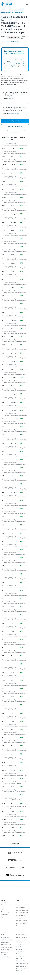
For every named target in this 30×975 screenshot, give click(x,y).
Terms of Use (4, 914)
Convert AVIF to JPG (21, 915)
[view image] (2, 144)
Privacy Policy (5, 912)
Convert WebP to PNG (22, 910)
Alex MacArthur (8, 905)
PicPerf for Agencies (6, 950)
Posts (2, 934)
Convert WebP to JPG (22, 913)
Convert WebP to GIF (21, 907)
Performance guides (6, 940)
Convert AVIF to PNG (21, 918)
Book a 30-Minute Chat (15, 126)
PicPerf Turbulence (21, 934)
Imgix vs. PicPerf (20, 961)
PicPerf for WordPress (22, 937)
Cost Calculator (5, 957)
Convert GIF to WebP (21, 920)
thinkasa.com (5, 13)
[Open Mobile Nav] (27, 4)
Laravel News (12, 98)
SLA (2, 917)
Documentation (5, 937)
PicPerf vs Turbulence (22, 949)
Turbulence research (7, 947)
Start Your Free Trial (15, 121)
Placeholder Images (21, 966)
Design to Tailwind (14, 113)
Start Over (15, 42)
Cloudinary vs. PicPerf (22, 963)
